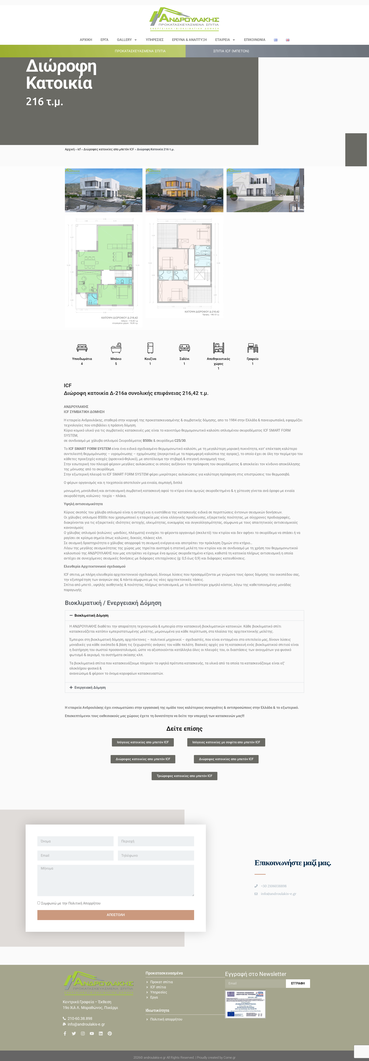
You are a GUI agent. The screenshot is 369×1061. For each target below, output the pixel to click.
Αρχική (70, 149)
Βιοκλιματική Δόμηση (91, 615)
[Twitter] (74, 1033)
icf (79, 149)
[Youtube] (92, 1033)
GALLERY (124, 40)
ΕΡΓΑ (104, 40)
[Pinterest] (110, 1033)
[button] (142, 51)
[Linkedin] (101, 1033)
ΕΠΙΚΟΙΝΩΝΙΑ (254, 40)
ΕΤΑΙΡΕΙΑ (222, 40)
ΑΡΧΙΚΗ (86, 40)
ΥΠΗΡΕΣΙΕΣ (155, 40)
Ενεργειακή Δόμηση (90, 688)
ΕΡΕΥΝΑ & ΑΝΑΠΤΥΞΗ (189, 40)
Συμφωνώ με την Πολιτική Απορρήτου (71, 903)
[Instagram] (83, 1033)
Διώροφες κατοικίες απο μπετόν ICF (108, 149)
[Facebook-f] (65, 1033)
